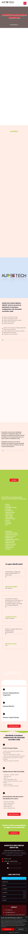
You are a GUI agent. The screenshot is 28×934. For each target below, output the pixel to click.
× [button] (26, 917)
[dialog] (14, 925)
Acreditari (5, 888)
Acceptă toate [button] (7, 929)
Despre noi (5, 881)
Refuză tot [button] (21, 929)
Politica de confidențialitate (12, 926)
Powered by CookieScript (14, 932)
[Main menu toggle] (25, 3)
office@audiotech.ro (10, 912)
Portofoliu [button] (5, 892)
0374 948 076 (8, 910)
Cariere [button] (4, 896)
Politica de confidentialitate (11, 861)
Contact (4, 900)
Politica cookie (7, 858)
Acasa (4, 878)
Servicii (4, 885)
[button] (14, 726)
